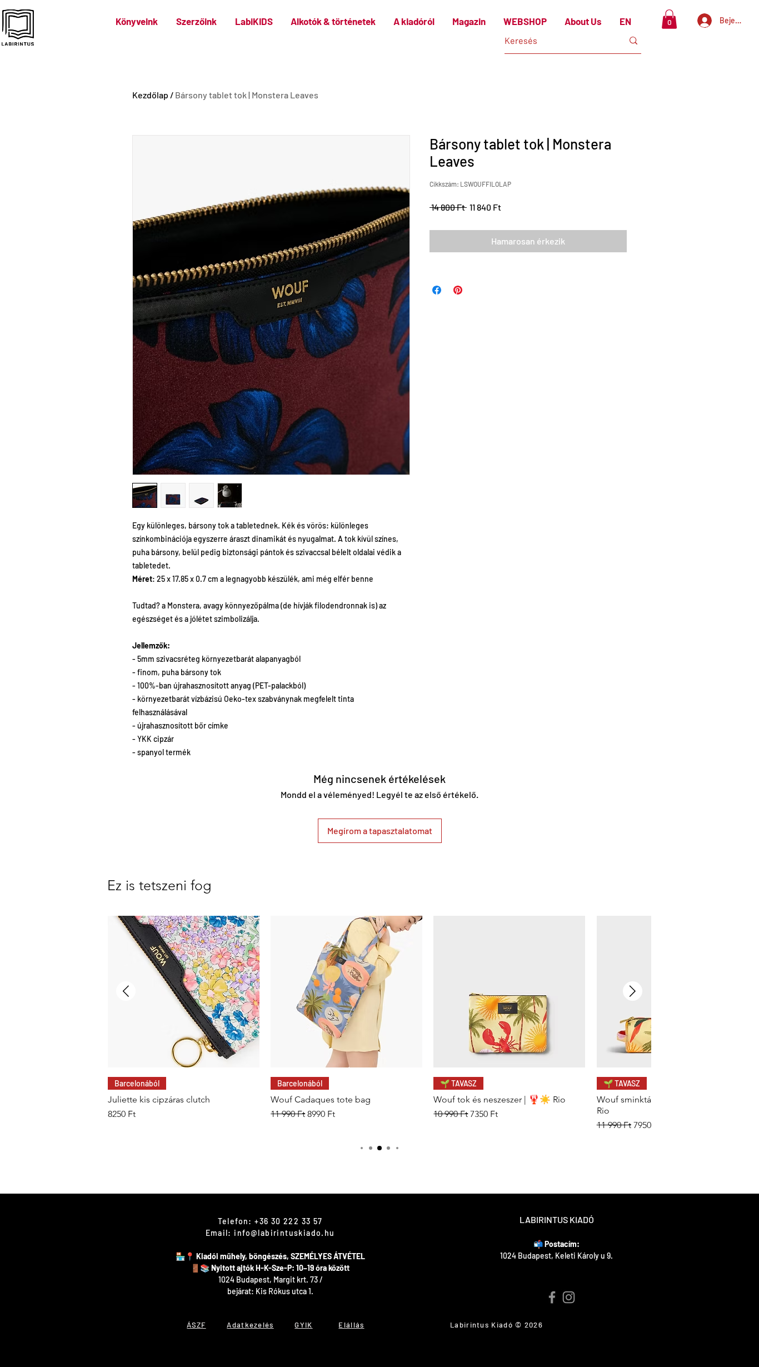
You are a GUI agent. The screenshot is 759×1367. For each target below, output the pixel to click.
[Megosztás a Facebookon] (436, 290)
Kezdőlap (150, 94)
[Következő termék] (632, 991)
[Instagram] (569, 1297)
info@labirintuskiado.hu (284, 1233)
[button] (669, 19)
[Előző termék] (126, 991)
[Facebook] (552, 1297)
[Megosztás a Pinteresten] (458, 290)
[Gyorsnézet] (183, 991)
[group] (379, 1023)
